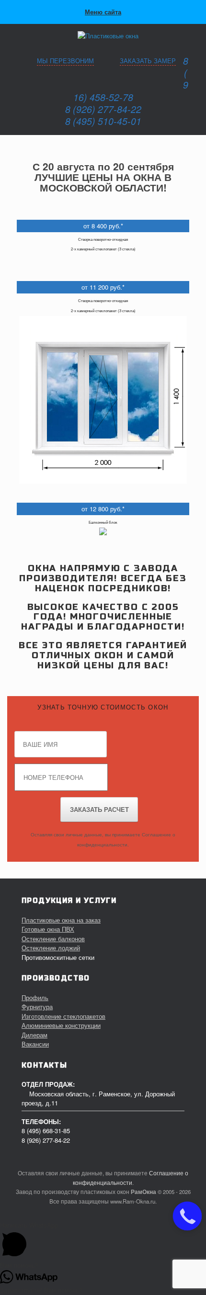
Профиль (35, 997)
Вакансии (35, 1043)
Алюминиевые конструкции (61, 1025)
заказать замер (148, 60)
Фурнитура (37, 1006)
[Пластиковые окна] (103, 36)
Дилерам (34, 1034)
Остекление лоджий (51, 947)
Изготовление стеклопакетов (63, 1016)
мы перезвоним (65, 60)
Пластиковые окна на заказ (61, 919)
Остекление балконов (53, 938)
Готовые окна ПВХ (48, 929)
